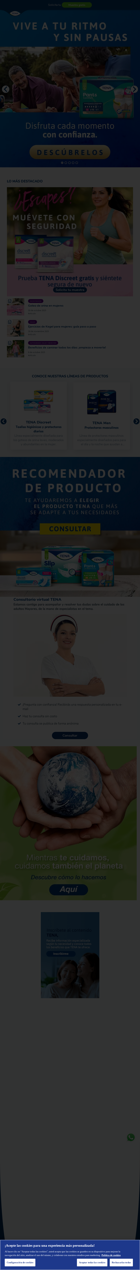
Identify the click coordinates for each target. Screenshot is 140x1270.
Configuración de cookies (20, 1262)
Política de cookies (111, 1255)
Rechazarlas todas (121, 1262)
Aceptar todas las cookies (92, 1262)
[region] (70, 1255)
